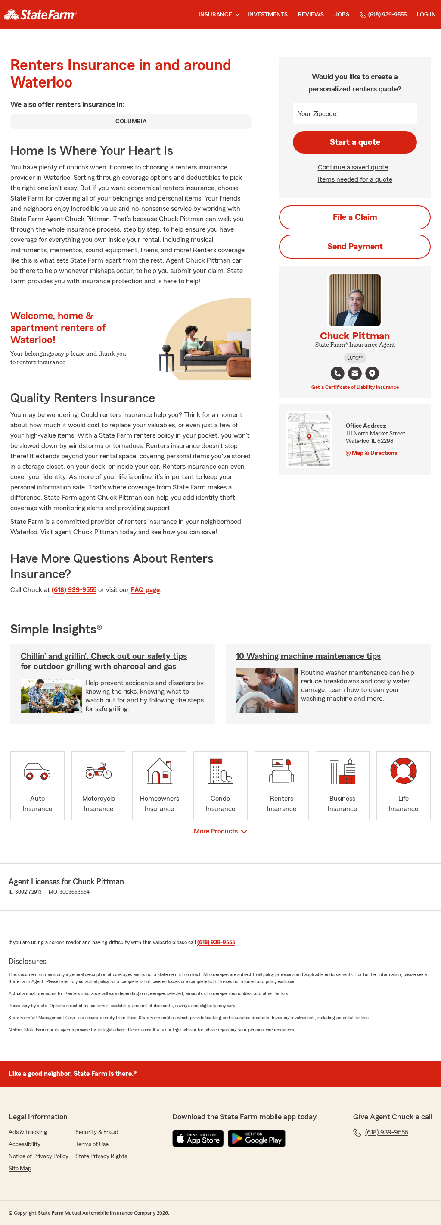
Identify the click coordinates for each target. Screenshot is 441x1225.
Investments (268, 15)
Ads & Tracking (28, 1132)
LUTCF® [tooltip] (355, 357)
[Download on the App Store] (198, 1138)
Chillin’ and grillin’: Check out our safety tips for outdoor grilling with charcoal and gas (104, 661)
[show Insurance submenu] (235, 15)
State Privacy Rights (101, 1156)
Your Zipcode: (318, 113)
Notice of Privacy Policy (38, 1156)
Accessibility (24, 1144)
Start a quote (355, 142)
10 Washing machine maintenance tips (308, 656)
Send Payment (355, 246)
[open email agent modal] (355, 374)
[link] (40, 14)
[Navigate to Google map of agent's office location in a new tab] (372, 373)
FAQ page (145, 589)
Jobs (341, 15)
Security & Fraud (96, 1132)
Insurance (215, 15)
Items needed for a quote (355, 179)
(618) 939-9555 (387, 15)
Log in (426, 15)
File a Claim (355, 217)
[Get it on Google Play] (257, 1138)
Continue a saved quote (353, 167)
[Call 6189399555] (338, 373)
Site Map (20, 1168)
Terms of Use (92, 1144)
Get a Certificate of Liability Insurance (355, 387)
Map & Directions (374, 453)
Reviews (311, 15)
